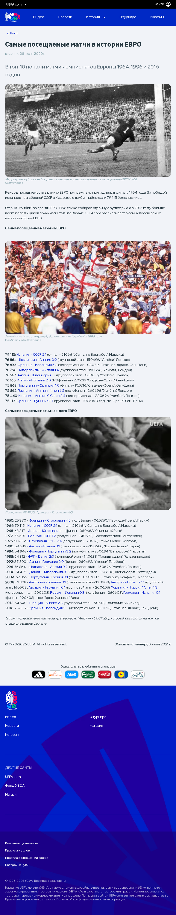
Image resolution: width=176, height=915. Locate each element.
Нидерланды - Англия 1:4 (38, 370)
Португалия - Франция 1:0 (38, 385)
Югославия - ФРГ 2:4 (45, 541)
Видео (10, 717)
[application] (88, 463)
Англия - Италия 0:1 (44, 546)
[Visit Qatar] (138, 674)
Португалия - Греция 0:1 (49, 577)
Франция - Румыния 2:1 (35, 401)
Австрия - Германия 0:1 (47, 587)
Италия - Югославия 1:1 (46, 531)
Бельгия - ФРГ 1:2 (42, 536)
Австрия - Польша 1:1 (127, 582)
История (12, 734)
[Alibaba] (55, 674)
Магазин (96, 725)
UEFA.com (13, 776)
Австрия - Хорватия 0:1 (47, 582)
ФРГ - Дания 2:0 (41, 556)
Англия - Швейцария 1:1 (36, 375)
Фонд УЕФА (15, 785)
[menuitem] (40, 17)
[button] (95, 17)
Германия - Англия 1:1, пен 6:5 (41, 390)
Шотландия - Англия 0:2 (37, 359)
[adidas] (39, 674)
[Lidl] (121, 674)
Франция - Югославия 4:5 (50, 520)
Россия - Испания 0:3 (67, 592)
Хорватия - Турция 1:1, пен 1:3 (134, 587)
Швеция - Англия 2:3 (46, 603)
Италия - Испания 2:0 (34, 380)
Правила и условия (19, 850)
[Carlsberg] (88, 674)
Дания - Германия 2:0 (46, 561)
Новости (12, 725)
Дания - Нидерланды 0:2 (49, 572)
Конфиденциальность (21, 843)
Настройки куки (17, 865)
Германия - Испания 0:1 (141, 592)
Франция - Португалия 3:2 (50, 551)
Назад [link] (14, 33)
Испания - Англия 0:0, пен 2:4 (41, 396)
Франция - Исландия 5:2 (37, 365)
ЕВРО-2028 (12, 17)
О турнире (98, 717)
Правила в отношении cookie (26, 858)
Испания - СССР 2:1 (31, 354)
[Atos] (72, 674)
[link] (38, 17)
